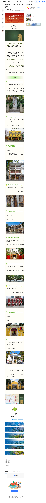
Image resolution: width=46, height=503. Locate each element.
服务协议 (13, 496)
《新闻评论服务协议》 (17, 471)
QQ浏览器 (14, 497)
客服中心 (20, 497)
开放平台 (19, 496)
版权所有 (16, 500)
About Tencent (10, 496)
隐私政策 (16, 496)
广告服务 (22, 496)
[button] (38, 7)
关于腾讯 (7, 496)
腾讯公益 (12, 497)
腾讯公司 (14, 500)
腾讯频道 (17, 497)
